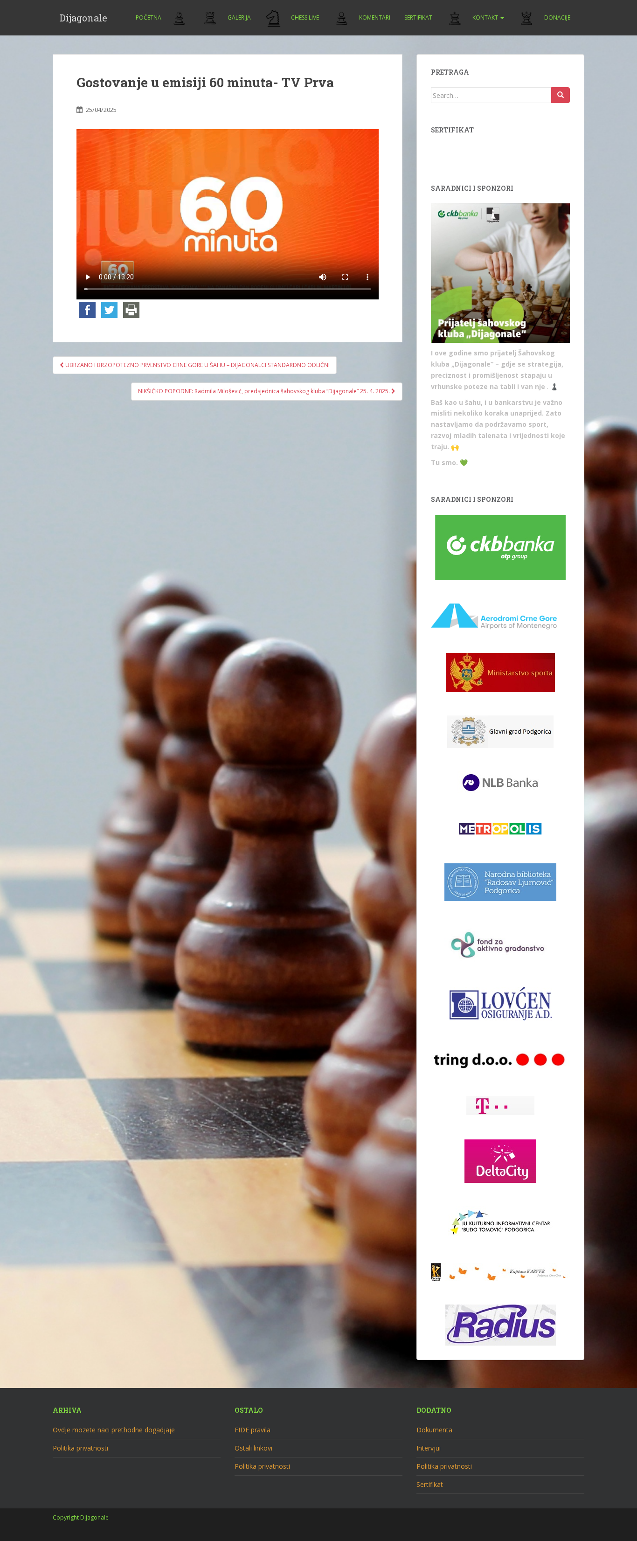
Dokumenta (434, 1429)
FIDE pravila (252, 1429)
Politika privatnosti (80, 1448)
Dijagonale (83, 18)
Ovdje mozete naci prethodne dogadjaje (114, 1429)
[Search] (560, 95)
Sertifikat (418, 17)
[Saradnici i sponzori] (500, 273)
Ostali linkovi (253, 1448)
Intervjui (428, 1448)
